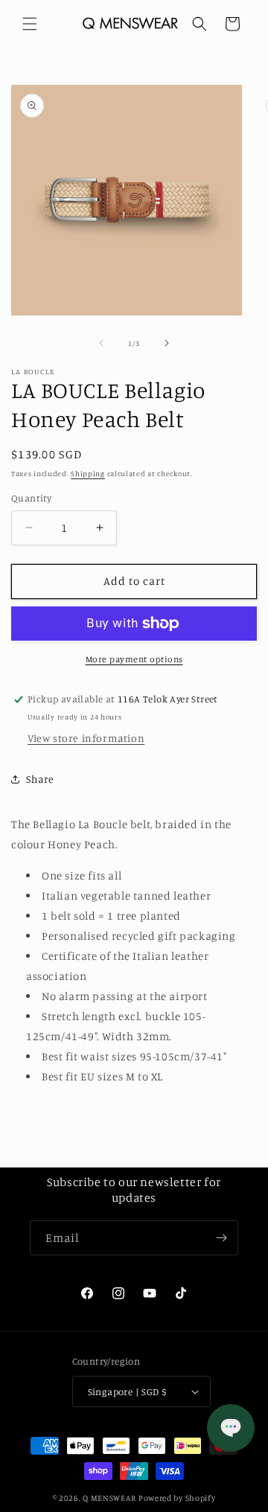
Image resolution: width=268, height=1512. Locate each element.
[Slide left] (101, 343)
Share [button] (40, 778)
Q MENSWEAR (109, 1498)
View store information (86, 737)
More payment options (134, 658)
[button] (29, 23)
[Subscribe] (221, 1237)
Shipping (88, 473)
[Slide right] (166, 343)
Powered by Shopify (177, 1498)
